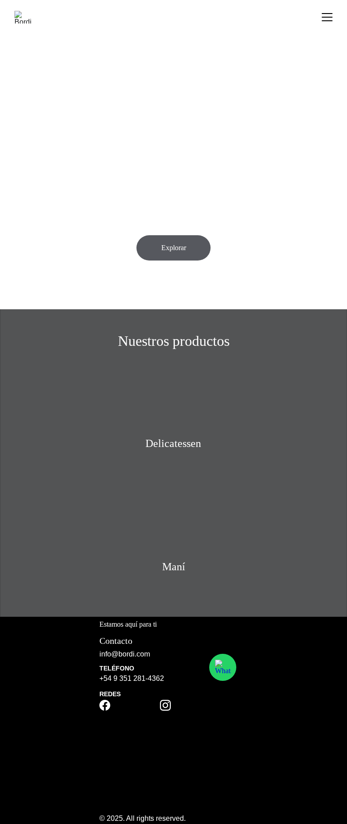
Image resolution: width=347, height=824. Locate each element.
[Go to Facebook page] (104, 705)
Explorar (173, 247)
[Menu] (327, 17)
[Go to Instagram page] (165, 705)
